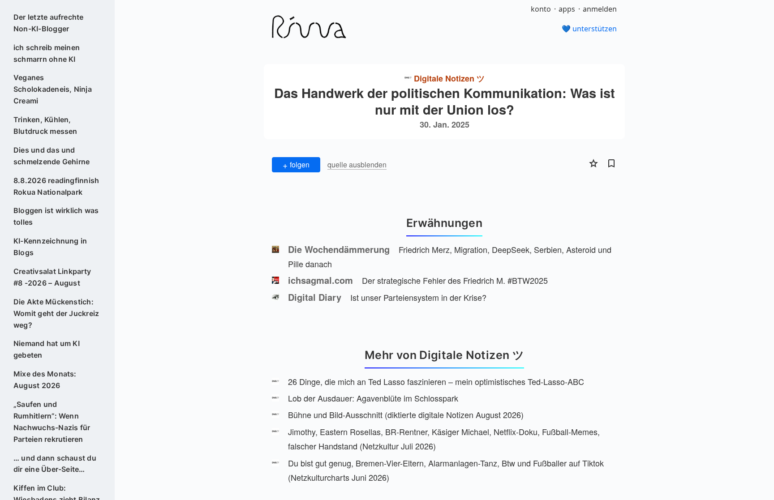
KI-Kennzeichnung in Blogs (50, 246)
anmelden (600, 9)
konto (541, 9)
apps (567, 9)
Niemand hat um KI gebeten (46, 349)
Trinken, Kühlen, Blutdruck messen (45, 125)
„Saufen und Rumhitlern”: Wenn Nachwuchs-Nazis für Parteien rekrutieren (51, 422)
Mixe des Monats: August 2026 (45, 379)
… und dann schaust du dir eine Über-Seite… (54, 463)
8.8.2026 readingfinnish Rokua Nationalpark (56, 186)
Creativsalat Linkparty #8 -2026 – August (52, 277)
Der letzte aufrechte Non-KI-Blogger (48, 23)
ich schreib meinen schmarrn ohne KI (46, 53)
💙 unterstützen (589, 29)
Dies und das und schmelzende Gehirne (51, 155)
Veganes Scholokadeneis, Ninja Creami (52, 89)
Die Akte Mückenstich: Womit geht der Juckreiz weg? (56, 313)
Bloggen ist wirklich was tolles (56, 216)
